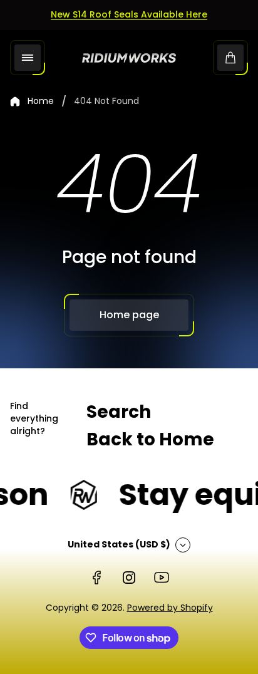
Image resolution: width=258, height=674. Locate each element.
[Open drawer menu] (27, 57)
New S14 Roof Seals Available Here (129, 14)
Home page (129, 315)
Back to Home (150, 439)
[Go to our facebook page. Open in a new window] (96, 577)
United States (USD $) (119, 544)
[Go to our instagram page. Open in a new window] (129, 577)
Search (118, 412)
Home (41, 101)
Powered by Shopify (170, 607)
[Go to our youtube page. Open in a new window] (161, 577)
